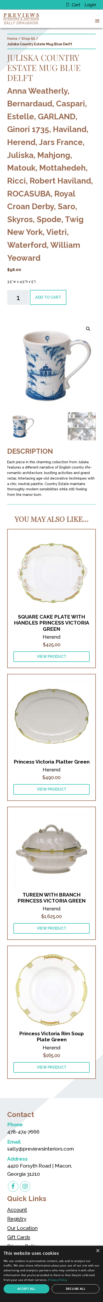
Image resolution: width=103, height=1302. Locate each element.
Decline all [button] (75, 1289)
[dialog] (51, 1274)
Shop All (28, 39)
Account (17, 1210)
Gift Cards (18, 1237)
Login (90, 4)
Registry (16, 1219)
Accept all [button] (26, 1289)
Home (12, 39)
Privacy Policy (57, 1280)
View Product (51, 656)
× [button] (97, 1251)
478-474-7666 (23, 1132)
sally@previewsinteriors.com (40, 1149)
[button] (96, 20)
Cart (75, 4)
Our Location (22, 1228)
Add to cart (48, 297)
